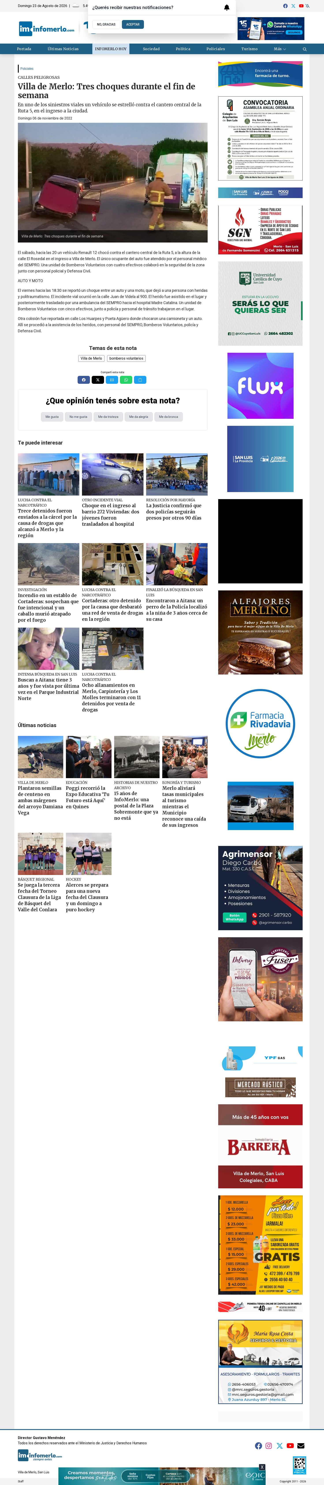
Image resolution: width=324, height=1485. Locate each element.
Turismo (249, 49)
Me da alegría (138, 417)
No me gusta (78, 417)
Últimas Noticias (63, 49)
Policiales (216, 49)
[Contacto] (300, 1445)
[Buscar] (305, 49)
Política (183, 49)
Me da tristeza (108, 417)
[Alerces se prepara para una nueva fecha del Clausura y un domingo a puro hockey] (88, 854)
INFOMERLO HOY (111, 49)
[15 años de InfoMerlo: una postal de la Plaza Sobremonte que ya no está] (137, 757)
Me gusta (52, 417)
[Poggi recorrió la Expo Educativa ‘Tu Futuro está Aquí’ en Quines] (88, 757)
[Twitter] (293, 6)
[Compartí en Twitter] (98, 380)
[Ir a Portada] (58, 28)
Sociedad (151, 49)
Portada (24, 49)
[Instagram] (269, 1445)
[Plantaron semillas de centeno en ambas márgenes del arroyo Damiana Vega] (40, 757)
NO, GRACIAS (106, 24)
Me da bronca (168, 417)
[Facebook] (285, 6)
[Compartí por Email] (112, 380)
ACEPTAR (133, 24)
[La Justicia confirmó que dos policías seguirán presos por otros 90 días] (177, 474)
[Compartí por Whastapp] (126, 380)
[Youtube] (301, 6)
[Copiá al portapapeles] (140, 380)
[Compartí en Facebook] (84, 380)
